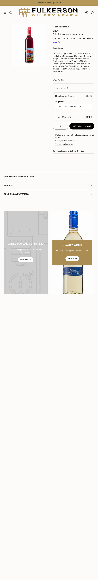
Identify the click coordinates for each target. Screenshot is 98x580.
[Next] (93, 3)
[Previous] (5, 3)
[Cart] (93, 12)
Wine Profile (58, 80)
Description (58, 48)
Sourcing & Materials (16, 194)
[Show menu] (5, 12)
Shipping (57, 34)
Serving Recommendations (19, 176)
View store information (64, 144)
